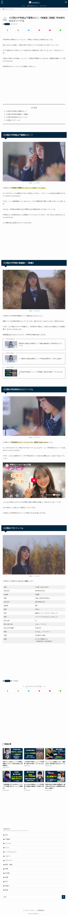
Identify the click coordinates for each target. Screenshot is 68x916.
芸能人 (7, 886)
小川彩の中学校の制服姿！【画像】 (17, 114)
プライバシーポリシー (30, 910)
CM (6, 835)
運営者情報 (41, 910)
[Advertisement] (34, 85)
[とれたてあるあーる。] (34, 2)
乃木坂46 (35, 183)
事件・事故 (8, 864)
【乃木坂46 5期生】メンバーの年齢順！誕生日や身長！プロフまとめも (40, 373)
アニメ (7, 847)
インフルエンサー (11, 852)
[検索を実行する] (63, 897)
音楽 (6, 890)
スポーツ (8, 856)
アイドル (7, 24)
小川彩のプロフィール (13, 120)
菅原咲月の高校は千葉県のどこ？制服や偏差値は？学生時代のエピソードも (40, 344)
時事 (6, 869)
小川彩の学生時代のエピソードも (16, 117)
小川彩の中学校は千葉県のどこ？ (16, 111)
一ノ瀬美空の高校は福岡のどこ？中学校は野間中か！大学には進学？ (40, 358)
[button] (8, 30)
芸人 (6, 881)
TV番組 (7, 839)
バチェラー (8, 860)
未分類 (7, 873)
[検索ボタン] (66, 2)
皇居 (6, 877)
